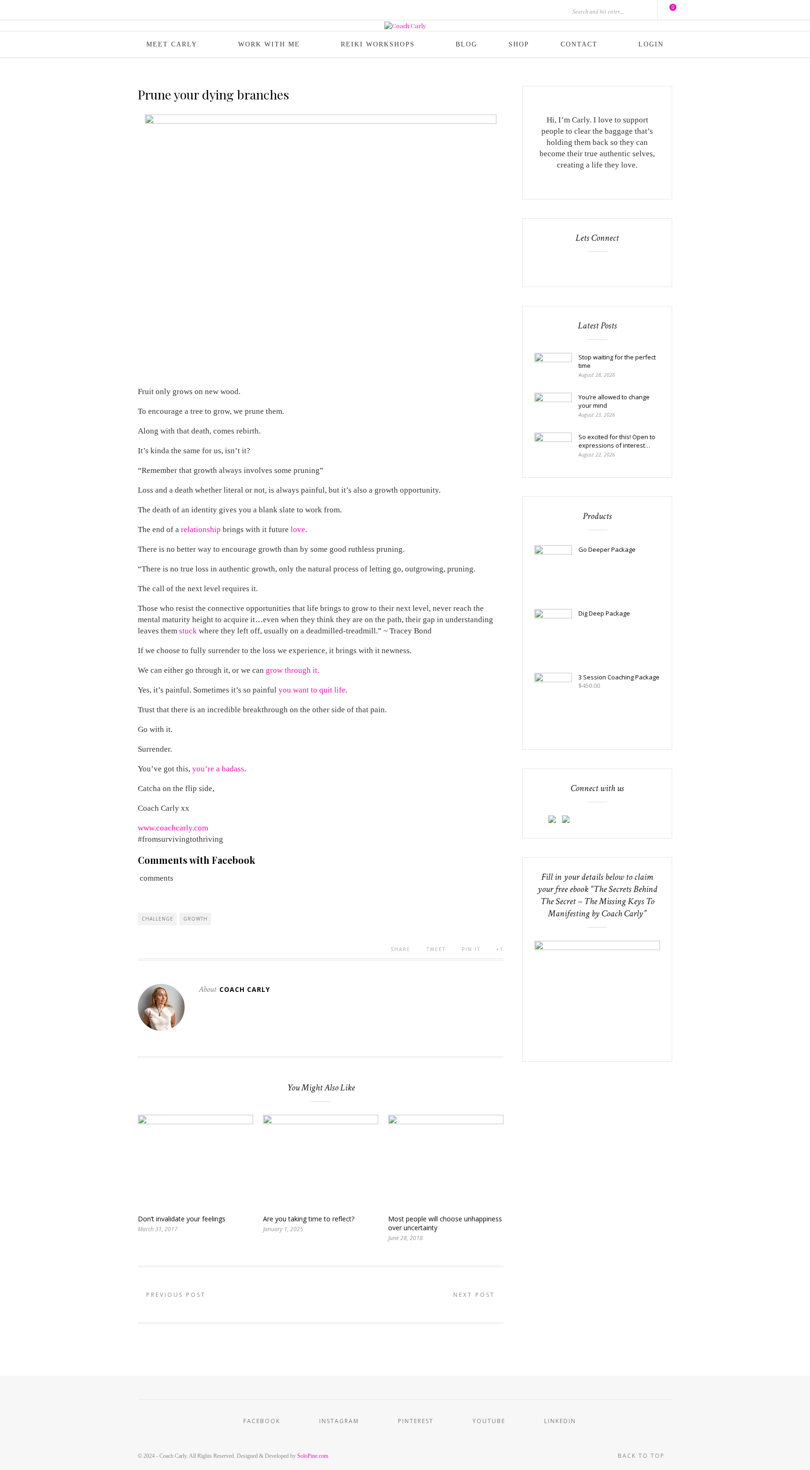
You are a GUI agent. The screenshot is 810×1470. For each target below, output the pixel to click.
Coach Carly (244, 989)
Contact (579, 44)
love (298, 529)
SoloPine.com (312, 1456)
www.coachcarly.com (173, 827)
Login (651, 44)
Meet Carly (171, 44)
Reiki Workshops (378, 44)
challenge (157, 918)
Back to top (642, 1456)
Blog (466, 44)
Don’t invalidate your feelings (181, 1218)
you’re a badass (218, 768)
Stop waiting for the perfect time (617, 361)
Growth (195, 918)
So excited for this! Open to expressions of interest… (616, 441)
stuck (188, 630)
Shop (519, 44)
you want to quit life (311, 689)
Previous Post (174, 1295)
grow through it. (292, 670)
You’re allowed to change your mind (614, 401)
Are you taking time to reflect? (308, 1218)
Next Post (475, 1295)
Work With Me (269, 44)
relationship (201, 529)
